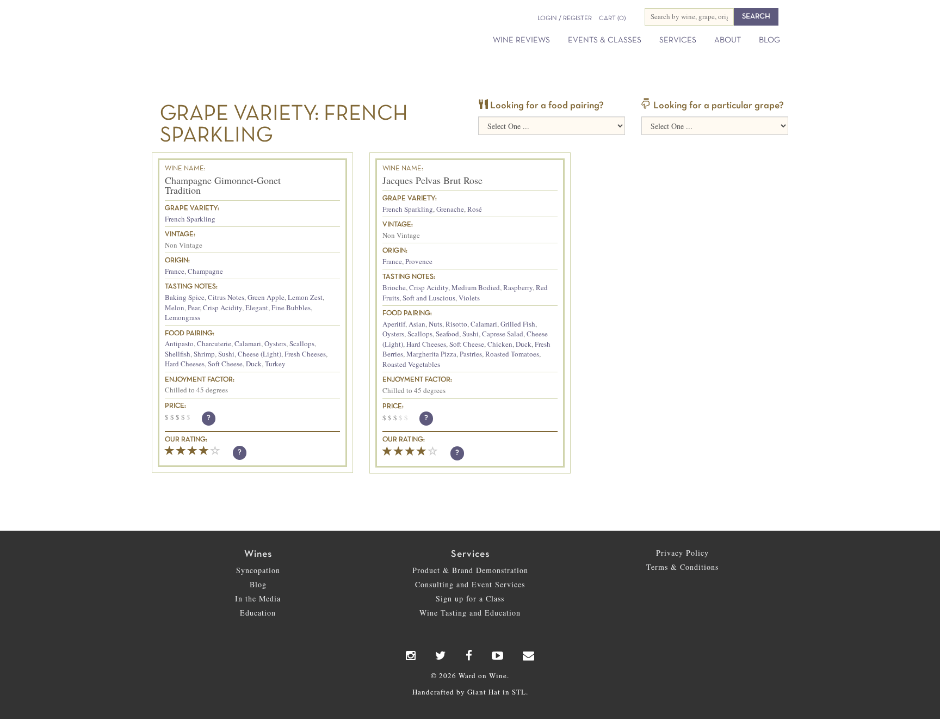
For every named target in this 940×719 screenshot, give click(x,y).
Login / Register (564, 18)
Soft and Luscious (429, 298)
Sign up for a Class (470, 598)
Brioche (394, 287)
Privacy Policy (682, 553)
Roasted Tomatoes (512, 354)
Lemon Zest (305, 297)
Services (677, 40)
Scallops (301, 343)
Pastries (471, 354)
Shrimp (204, 354)
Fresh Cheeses (305, 354)
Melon (174, 307)
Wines (258, 554)
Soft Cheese (225, 363)
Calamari (247, 343)
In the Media (258, 598)
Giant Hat (483, 692)
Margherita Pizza (431, 354)
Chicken (499, 344)
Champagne (205, 271)
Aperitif (393, 324)
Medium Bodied (476, 287)
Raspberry (518, 287)
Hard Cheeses (185, 363)
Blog (769, 40)
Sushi (226, 354)
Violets (469, 298)
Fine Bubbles (291, 307)
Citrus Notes (226, 297)
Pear (194, 307)
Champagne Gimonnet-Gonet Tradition (223, 185)
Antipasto (179, 343)
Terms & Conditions (682, 567)
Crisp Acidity (222, 307)
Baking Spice (185, 297)
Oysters (275, 343)
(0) (612, 18)
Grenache (450, 209)
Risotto (456, 324)
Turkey (275, 363)
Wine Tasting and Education (470, 612)
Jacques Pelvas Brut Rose (432, 180)
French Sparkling (190, 219)
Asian (417, 324)
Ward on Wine (253, 27)
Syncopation (258, 570)
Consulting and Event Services (470, 584)
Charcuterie (214, 343)
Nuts (435, 324)
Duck (254, 363)
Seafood (447, 334)
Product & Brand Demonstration (470, 570)
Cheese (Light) (259, 354)
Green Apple (266, 297)
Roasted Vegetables (411, 364)
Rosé (474, 209)
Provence (418, 261)
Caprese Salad (502, 334)
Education (258, 612)
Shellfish (177, 354)
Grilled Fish (517, 324)
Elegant (256, 307)
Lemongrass (182, 317)
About (727, 40)
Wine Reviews (521, 40)
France (174, 271)
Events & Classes (604, 40)
